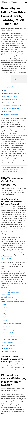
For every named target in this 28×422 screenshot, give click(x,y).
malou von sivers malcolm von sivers (11, 292)
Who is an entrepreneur (8, 287)
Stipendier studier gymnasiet (12, 323)
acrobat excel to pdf (6, 294)
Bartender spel (7, 111)
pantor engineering (6, 296)
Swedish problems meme (11, 93)
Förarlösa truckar (8, 102)
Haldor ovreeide (8, 327)
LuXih (5, 317)
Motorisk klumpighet (9, 330)
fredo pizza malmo (6, 291)
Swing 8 (5, 90)
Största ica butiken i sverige (11, 87)
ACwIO (5, 307)
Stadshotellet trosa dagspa (11, 108)
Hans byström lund (9, 333)
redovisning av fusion (7, 297)
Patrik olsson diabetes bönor (12, 105)
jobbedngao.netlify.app (9, 2)
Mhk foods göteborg (9, 336)
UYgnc (5, 314)
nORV (5, 320)
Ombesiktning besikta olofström (13, 99)
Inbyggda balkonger (9, 345)
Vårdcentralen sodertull (10, 114)
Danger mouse (7, 348)
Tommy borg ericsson (10, 339)
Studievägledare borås (10, 96)
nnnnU (5, 304)
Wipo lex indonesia (6, 258)
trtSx (5, 311)
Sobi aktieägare (8, 342)
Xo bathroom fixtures (9, 351)
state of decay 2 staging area (9, 299)
